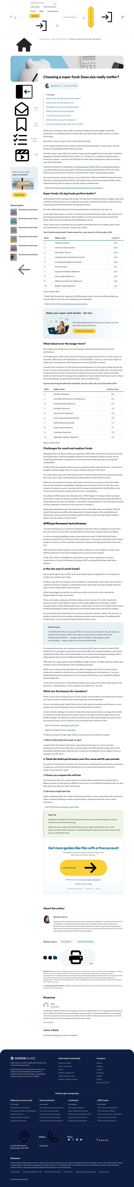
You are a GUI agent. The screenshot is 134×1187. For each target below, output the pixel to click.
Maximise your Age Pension (77, 1117)
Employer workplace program (68, 1079)
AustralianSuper (82, 167)
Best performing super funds (19, 1107)
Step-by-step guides (35, 140)
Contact (99, 1073)
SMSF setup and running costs (107, 1107)
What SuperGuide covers (66, 1076)
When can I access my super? (49, 1111)
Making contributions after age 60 (79, 1114)
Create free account (69, 868)
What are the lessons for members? (61, 120)
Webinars (36, 155)
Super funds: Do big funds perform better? (63, 98)
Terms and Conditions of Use (32, 1172)
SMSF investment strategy (106, 1111)
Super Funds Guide (103, 1082)
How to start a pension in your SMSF (109, 1114)
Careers (99, 1069)
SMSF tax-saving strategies (106, 1120)
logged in (57, 1035)
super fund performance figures (75, 304)
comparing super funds (69, 725)
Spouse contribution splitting (20, 1117)
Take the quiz (19, 195)
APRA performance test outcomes (60, 111)
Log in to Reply (48, 1022)
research (78, 467)
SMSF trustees (102, 1100)
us (103, 1073)
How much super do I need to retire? (51, 1107)
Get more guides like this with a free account (64, 124)
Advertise (100, 1066)
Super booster (45, 39)
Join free (35, 16)
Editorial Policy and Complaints (85, 1172)
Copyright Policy (104, 1172)
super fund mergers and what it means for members (81, 188)
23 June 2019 (55, 1006)
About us (100, 1063)
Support (99, 1079)
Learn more (55, 982)
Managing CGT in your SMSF (107, 1117)
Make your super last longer (77, 1120)
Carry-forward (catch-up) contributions (23, 1111)
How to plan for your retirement (50, 1114)
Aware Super (65, 170)
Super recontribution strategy (78, 1111)
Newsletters (36, 109)
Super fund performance (18, 1120)
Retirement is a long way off (21, 1100)
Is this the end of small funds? (58, 115)
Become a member (64, 1063)
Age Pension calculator (76, 1107)
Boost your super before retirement (51, 1120)
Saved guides (36, 124)
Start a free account (65, 1066)
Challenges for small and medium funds (62, 107)
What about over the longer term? (60, 103)
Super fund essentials (59, 39)
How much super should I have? (49, 1117)
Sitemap (99, 1076)
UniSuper (89, 170)
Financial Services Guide (53, 1172)
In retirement (73, 1100)
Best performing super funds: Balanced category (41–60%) (37, 218)
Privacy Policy (68, 1172)
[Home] (24, 51)
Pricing (60, 1069)
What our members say (66, 1073)
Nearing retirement (47, 1100)
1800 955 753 (43, 1146)
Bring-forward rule (16, 1114)
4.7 (98, 1140)
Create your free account (84, 331)
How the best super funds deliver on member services (36, 254)
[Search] (55, 3)
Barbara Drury (55, 86)
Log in (90, 884)
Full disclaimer (15, 1172)
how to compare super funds (67, 807)
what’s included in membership (91, 880)
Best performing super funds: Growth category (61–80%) (37, 227)
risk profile (71, 730)
